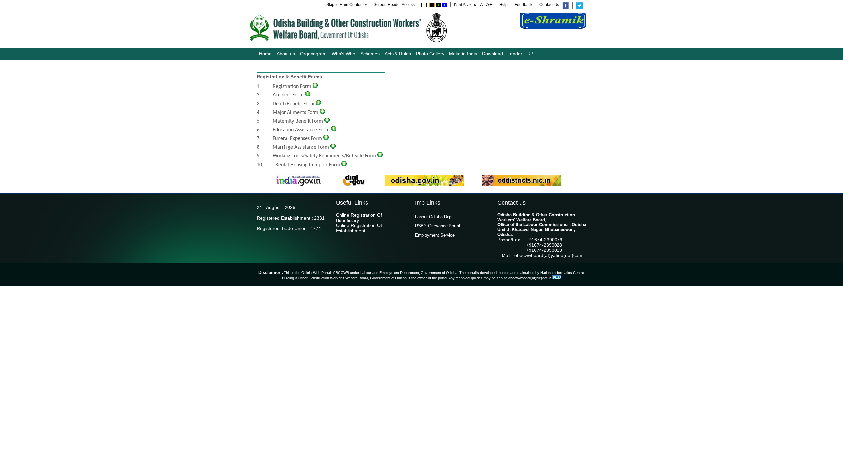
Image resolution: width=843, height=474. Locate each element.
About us (286, 53)
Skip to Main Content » (346, 4)
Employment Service (435, 235)
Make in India (463, 53)
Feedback (523, 4)
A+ (488, 4)
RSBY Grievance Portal (437, 226)
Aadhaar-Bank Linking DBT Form (347, 66)
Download (492, 53)
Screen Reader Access (394, 4)
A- (475, 5)
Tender (515, 53)
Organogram (313, 53)
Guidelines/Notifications (283, 66)
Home (265, 53)
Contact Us (549, 4)
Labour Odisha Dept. (434, 216)
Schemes (370, 53)
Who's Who (343, 53)
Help (503, 4)
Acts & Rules (398, 53)
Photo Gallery (430, 53)
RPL (531, 53)
